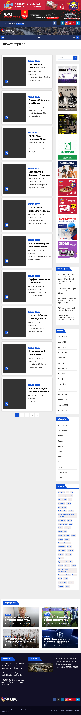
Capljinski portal (28, 623)
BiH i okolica (62, 425)
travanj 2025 (62, 384)
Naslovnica (61, 546)
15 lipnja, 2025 (35, 250)
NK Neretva (61, 550)
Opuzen (60, 558)
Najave (67, 539)
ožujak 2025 (62, 389)
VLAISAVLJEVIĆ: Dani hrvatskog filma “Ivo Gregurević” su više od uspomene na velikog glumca (66, 279)
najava (60, 539)
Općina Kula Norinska (65, 562)
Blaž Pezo (61, 503)
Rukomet (61, 575)
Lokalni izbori (62, 531)
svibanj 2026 (62, 352)
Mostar (73, 535)
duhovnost (61, 520)
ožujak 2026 (62, 363)
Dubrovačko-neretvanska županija (66, 515)
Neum (69, 546)
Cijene (69, 503)
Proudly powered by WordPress (10, 710)
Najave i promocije (64, 543)
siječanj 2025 (62, 400)
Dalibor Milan (62, 511)
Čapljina (70, 582)
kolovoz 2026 (62, 337)
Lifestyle (67, 528)
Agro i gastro (62, 499)
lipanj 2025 (62, 373)
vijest (60, 578)
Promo (60, 457)
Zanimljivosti (62, 472)
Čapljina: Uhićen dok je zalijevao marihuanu (39, 103)
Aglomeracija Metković (65, 496)
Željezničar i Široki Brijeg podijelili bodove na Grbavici (67, 291)
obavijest (68, 554)
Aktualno (77, 710)
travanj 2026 (62, 358)
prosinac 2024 (63, 405)
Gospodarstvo (62, 524)
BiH (70, 499)
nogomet (70, 550)
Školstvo (61, 586)
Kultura (60, 528)
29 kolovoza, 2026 (13, 623)
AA (68, 492)
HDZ (70, 524)
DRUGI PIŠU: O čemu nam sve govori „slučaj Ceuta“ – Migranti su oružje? (67, 301)
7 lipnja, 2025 (35, 395)
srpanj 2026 (62, 342)
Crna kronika (62, 430)
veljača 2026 (62, 368)
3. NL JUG (61, 492)
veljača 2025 (62, 394)
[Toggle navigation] (39, 37)
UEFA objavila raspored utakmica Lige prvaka (57, 640)
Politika (60, 451)
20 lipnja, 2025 (35, 143)
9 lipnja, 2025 (35, 322)
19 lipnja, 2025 (35, 214)
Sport (59, 462)
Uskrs (74, 575)
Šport (67, 586)
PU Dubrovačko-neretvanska (63, 570)
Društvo (31, 60)
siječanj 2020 (62, 410)
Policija (60, 565)
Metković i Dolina (63, 535)
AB (72, 492)
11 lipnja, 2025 (35, 286)
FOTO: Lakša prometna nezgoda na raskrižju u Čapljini (39, 210)
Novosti (60, 446)
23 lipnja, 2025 (35, 71)
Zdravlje (61, 478)
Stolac (68, 575)
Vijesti (38, 60)
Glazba (60, 441)
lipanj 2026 (62, 347)
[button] (74, 37)
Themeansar (4, 711)
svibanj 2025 (62, 379)
